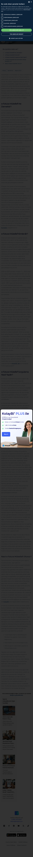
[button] (16, 38)
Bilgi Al (6, 434)
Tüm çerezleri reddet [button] (16, 34)
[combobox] (29, 2)
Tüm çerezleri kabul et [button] (16, 30)
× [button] (31, 2)
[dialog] (16, 20)
